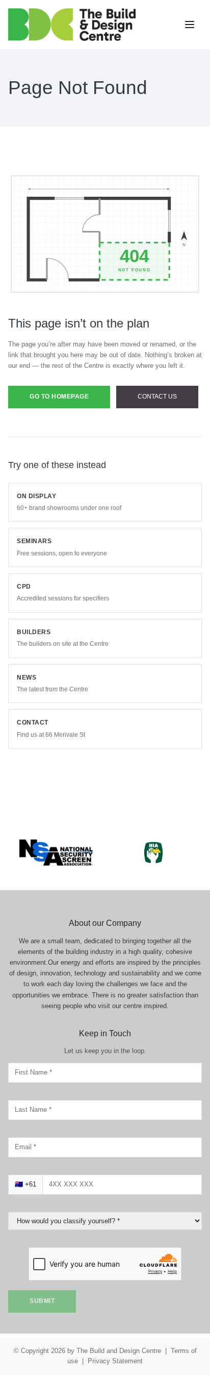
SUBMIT (43, 1301)
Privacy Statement (120, 1361)
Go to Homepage (62, 407)
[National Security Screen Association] (56, 840)
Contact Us (49, 435)
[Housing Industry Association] (153, 839)
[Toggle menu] (190, 24)
